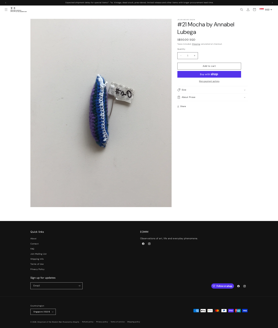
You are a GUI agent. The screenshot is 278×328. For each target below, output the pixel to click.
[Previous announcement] (5, 3)
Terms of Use (37, 264)
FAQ (32, 248)
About (33, 238)
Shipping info (37, 259)
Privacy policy (102, 322)
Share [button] (183, 106)
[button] (6, 9)
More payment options (209, 81)
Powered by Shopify (71, 322)
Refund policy (88, 322)
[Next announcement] (272, 3)
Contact (34, 243)
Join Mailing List (38, 254)
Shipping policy (133, 322)
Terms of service (118, 322)
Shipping (196, 44)
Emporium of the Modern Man (50, 322)
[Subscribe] (79, 285)
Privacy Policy (37, 269)
